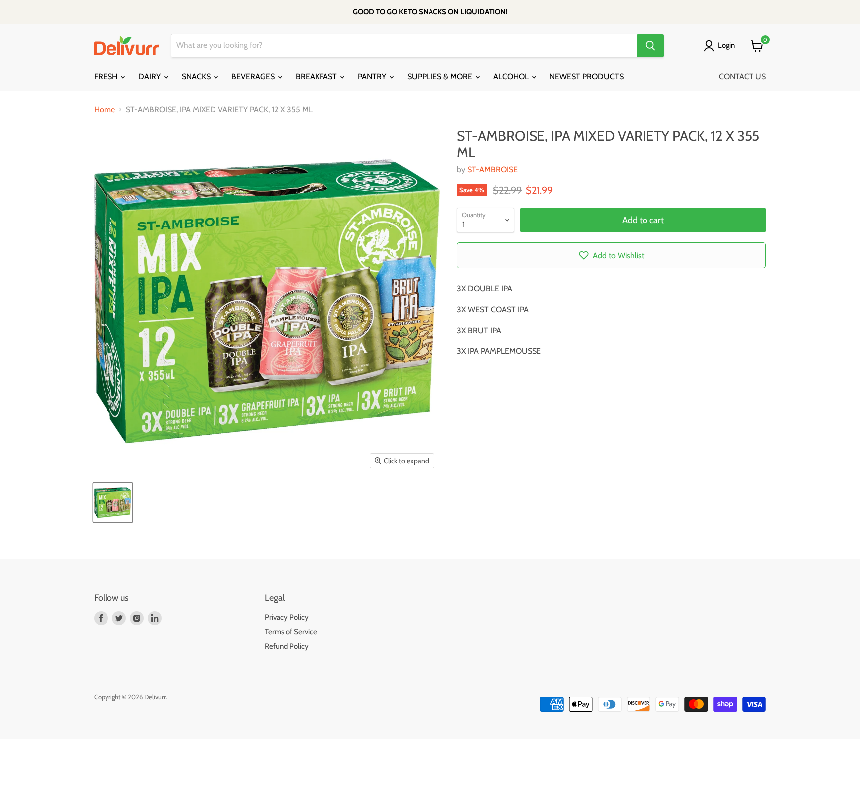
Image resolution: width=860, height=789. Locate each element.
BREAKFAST (317, 76)
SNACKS (197, 76)
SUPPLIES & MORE (440, 76)
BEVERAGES (254, 76)
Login (726, 45)
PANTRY (373, 76)
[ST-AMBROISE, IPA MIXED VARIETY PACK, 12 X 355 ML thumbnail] (112, 502)
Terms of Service (291, 631)
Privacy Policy (287, 617)
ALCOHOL (512, 76)
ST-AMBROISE (492, 169)
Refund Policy (287, 646)
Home (104, 109)
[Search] (650, 45)
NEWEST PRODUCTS (586, 76)
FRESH (106, 76)
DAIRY (150, 76)
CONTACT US (742, 76)
